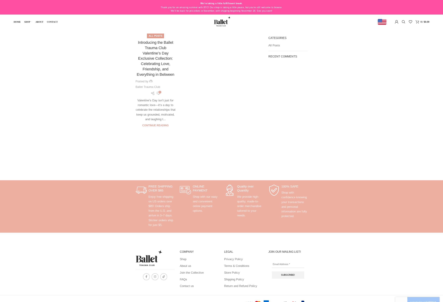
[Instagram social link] (155, 276)
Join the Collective (192, 272)
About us (185, 266)
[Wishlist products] (410, 21)
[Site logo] (221, 21)
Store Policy (232, 272)
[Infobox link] (155, 206)
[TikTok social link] (163, 276)
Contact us (187, 286)
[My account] (396, 21)
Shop (183, 259)
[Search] (403, 21)
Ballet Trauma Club (147, 87)
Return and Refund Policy (240, 286)
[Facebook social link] (146, 276)
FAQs (183, 279)
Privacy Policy (233, 259)
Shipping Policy (234, 279)
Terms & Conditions (236, 266)
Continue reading (155, 125)
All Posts (155, 36)
